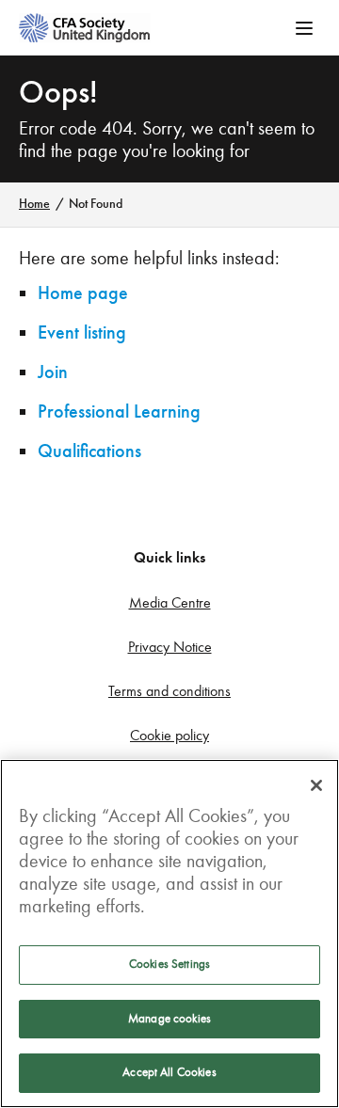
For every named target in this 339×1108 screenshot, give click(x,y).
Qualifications (89, 451)
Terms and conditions (169, 691)
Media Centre (170, 602)
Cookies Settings (169, 964)
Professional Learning (119, 411)
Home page (83, 293)
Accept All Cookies (169, 1072)
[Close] (316, 785)
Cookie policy (169, 735)
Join (53, 372)
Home (34, 204)
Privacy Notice (170, 647)
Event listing (82, 332)
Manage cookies (169, 1018)
